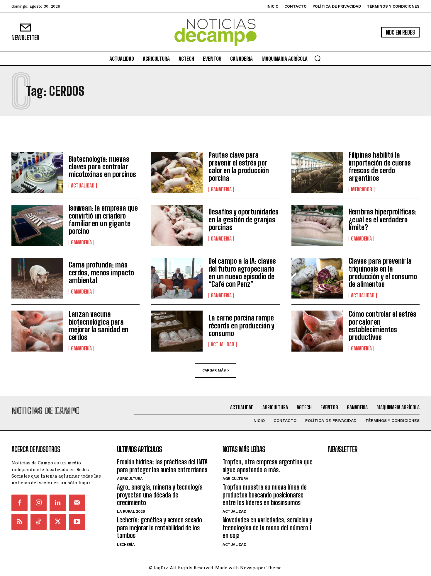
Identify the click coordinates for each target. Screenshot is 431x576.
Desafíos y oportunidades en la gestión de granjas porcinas (243, 219)
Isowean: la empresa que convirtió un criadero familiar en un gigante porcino (103, 219)
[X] (58, 522)
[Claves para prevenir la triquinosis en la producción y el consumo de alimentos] (317, 278)
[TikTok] (38, 522)
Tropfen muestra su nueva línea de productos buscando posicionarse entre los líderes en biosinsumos (265, 495)
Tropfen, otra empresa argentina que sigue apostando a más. (268, 465)
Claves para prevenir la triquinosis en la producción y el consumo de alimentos (383, 272)
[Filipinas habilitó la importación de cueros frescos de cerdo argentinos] (317, 172)
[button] (317, 58)
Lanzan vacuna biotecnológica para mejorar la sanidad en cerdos (98, 325)
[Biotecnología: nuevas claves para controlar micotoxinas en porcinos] (37, 172)
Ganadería (221, 189)
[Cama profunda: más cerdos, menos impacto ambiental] (37, 278)
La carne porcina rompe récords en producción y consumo (241, 325)
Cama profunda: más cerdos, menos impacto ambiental (101, 272)
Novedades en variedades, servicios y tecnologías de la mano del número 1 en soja (267, 527)
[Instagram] (38, 503)
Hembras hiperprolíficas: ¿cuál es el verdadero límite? (383, 219)
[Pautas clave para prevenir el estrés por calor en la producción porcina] (177, 172)
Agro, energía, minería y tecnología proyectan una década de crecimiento (160, 495)
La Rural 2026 (131, 511)
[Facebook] (19, 503)
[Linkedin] (58, 503)
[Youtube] (77, 522)
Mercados (361, 189)
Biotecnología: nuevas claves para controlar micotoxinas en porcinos (102, 167)
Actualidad (82, 185)
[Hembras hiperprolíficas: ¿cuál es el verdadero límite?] (317, 225)
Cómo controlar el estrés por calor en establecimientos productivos (382, 325)
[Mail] (77, 503)
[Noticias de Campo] (215, 32)
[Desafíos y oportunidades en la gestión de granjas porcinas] (177, 225)
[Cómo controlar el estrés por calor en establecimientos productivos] (317, 331)
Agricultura (130, 478)
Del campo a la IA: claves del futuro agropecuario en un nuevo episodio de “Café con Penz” (242, 272)
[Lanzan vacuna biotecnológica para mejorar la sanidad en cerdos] (37, 331)
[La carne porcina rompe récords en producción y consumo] (177, 331)
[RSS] (19, 522)
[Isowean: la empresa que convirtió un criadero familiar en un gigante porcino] (37, 225)
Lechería (126, 544)
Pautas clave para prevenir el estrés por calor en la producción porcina (238, 166)
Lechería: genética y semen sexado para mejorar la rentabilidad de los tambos (159, 527)
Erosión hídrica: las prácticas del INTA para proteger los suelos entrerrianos (162, 465)
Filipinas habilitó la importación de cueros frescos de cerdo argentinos (380, 166)
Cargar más (214, 370)
